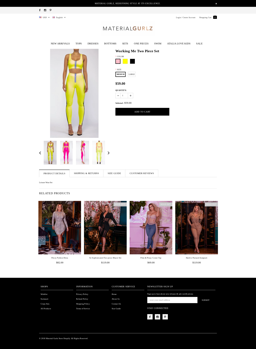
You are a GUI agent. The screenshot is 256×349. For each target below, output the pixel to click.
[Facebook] (40, 10)
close (216, 3)
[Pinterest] (50, 10)
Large (132, 74)
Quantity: (121, 90)
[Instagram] (45, 10)
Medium (120, 74)
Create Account (189, 17)
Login (178, 17)
